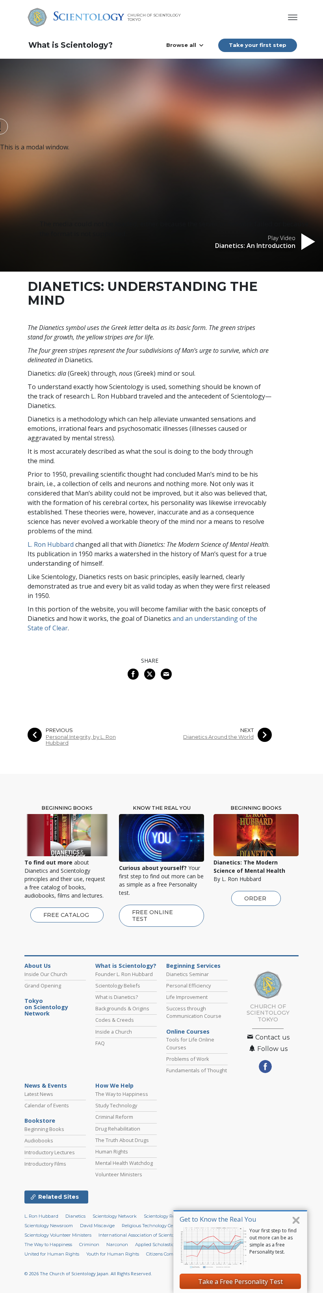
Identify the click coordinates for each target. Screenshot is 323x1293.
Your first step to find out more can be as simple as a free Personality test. (273, 1241)
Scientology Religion (165, 1216)
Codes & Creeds (114, 1019)
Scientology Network (115, 1216)
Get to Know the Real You (218, 1219)
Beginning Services (193, 966)
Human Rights (111, 1151)
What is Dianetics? (116, 996)
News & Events (45, 1085)
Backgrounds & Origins (122, 1008)
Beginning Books (44, 1129)
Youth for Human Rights (112, 1254)
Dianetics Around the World (218, 737)
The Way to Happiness (121, 1093)
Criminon (89, 1244)
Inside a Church (113, 1031)
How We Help (114, 1085)
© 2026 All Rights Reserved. (88, 1273)
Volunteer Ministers (118, 1174)
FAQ (100, 1043)
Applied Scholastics (155, 1244)
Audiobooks (38, 1140)
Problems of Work (187, 1058)
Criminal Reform (114, 1116)
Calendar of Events (46, 1105)
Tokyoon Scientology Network (46, 1007)
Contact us (272, 1037)
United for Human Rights (51, 1254)
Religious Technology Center (152, 1225)
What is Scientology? (70, 45)
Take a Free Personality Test (240, 1281)
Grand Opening (42, 985)
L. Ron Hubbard (51, 544)
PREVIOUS (59, 730)
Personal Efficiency (188, 985)
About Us (37, 966)
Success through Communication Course (193, 1012)
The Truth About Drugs (122, 1140)
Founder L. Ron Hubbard (124, 974)
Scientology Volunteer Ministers (57, 1235)
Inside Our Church (45, 974)
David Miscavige (97, 1225)
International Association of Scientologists (142, 1235)
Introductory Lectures (49, 1152)
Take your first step (257, 45)
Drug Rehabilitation (117, 1128)
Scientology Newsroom (48, 1225)
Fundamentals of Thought (196, 1070)
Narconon (117, 1244)
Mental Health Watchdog (124, 1162)
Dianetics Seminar (187, 974)
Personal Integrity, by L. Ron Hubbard (81, 740)
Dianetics (75, 1216)
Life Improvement (187, 996)
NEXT (247, 730)
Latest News (38, 1093)
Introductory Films (45, 1163)
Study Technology (116, 1105)
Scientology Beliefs (117, 985)
